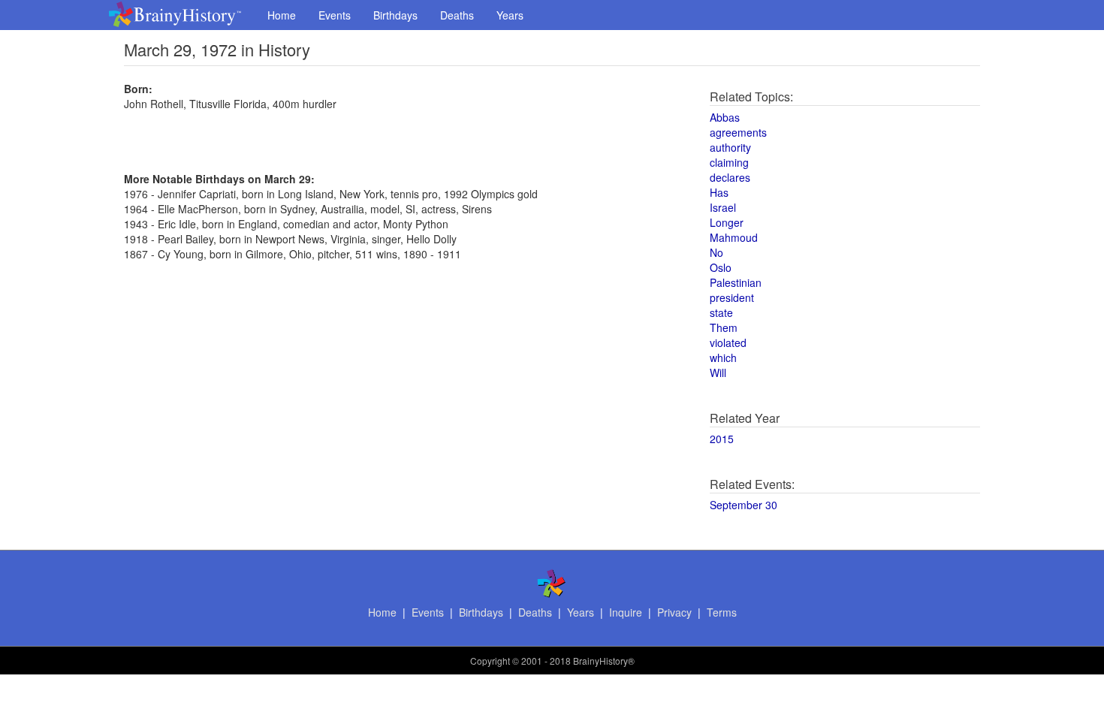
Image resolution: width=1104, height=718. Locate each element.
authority (730, 147)
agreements (738, 132)
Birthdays (395, 15)
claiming (729, 162)
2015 (722, 438)
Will (718, 372)
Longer (727, 222)
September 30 (743, 504)
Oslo (720, 267)
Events (334, 15)
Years (509, 15)
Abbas (725, 117)
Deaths (457, 15)
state (721, 312)
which (723, 357)
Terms (722, 612)
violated (728, 342)
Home (281, 15)
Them (724, 327)
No (716, 252)
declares (730, 177)
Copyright (490, 660)
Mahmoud (734, 237)
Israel (723, 207)
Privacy (674, 612)
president (732, 297)
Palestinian (736, 282)
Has (719, 192)
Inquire (625, 612)
